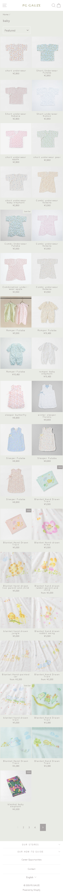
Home (5, 14)
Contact (31, 868)
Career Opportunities (31, 859)
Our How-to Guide (31, 851)
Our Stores (30, 844)
